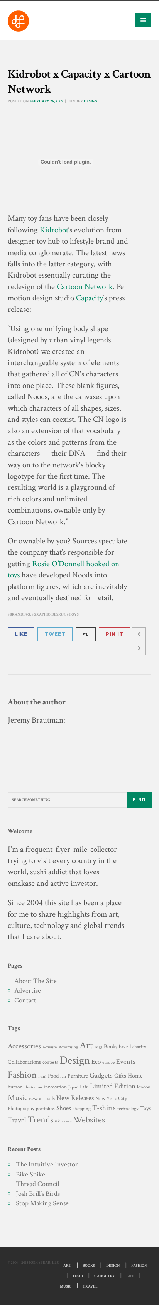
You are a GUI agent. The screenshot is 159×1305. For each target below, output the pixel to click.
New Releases (75, 1097)
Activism (49, 1047)
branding (20, 614)
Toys (74, 614)
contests (50, 1062)
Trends (40, 1120)
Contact (25, 1000)
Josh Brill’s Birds (38, 1193)
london (144, 1087)
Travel (17, 1120)
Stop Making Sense (42, 1203)
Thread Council (37, 1184)
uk (57, 1121)
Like (21, 634)
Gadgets (101, 1075)
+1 (86, 634)
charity (139, 1047)
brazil (125, 1046)
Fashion (22, 1075)
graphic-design (49, 614)
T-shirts (104, 1108)
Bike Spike (30, 1174)
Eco (96, 1062)
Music (17, 1097)
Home (135, 1076)
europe (108, 1062)
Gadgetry (104, 1276)
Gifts (120, 1076)
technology (128, 1108)
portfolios (45, 1108)
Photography (21, 1108)
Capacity (89, 298)
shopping (82, 1108)
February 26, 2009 (46, 101)
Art (86, 1045)
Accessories (24, 1046)
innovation (55, 1086)
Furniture (78, 1076)
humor (15, 1086)
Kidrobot (54, 230)
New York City (111, 1098)
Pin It (114, 634)
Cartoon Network (85, 286)
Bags (98, 1047)
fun (63, 1076)
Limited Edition (112, 1086)
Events (125, 1061)
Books (110, 1046)
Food (53, 1076)
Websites (89, 1120)
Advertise (27, 990)
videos (66, 1121)
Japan (73, 1087)
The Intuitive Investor (47, 1164)
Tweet (55, 634)
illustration (33, 1087)
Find (139, 799)
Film (42, 1076)
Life (84, 1086)
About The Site (35, 981)
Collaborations (24, 1062)
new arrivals (42, 1098)
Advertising (68, 1047)
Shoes (63, 1108)
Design (91, 101)
